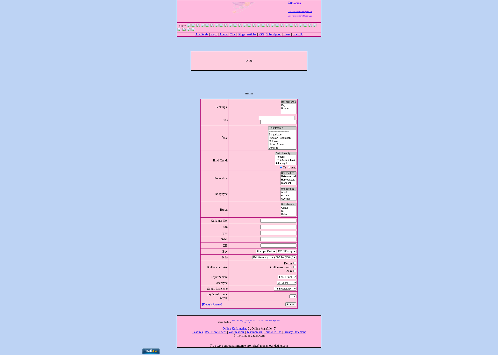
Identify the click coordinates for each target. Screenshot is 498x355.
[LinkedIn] (258, 322)
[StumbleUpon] (262, 322)
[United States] (282, 144)
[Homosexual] (288, 179)
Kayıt (213, 34)
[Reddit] (266, 322)
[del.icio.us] (254, 322)
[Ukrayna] (282, 148)
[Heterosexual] (288, 176)
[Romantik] (285, 157)
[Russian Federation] (282, 138)
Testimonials (254, 332)
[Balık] (288, 214)
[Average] (288, 199)
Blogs (241, 34)
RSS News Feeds (216, 332)
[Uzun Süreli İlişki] (285, 160)
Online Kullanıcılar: (235, 328)
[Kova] (288, 211)
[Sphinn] (274, 322)
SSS (261, 34)
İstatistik (298, 34)
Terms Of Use (273, 332)
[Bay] (288, 105)
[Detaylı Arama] (212, 304)
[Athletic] (288, 195)
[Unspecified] (288, 173)
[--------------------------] (282, 131)
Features (197, 332)
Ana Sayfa (201, 34)
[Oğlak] (288, 208)
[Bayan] (288, 108)
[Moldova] (282, 141)
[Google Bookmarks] (250, 322)
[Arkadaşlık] (285, 163)
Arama (223, 34)
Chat (233, 34)
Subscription (273, 34)
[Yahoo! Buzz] (245, 322)
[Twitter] (237, 322)
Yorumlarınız (236, 332)
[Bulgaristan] (282, 134)
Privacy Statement (294, 332)
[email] (278, 322)
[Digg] (241, 322)
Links (286, 34)
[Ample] (288, 192)
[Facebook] (233, 322)
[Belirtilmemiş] (288, 102)
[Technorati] (270, 322)
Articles (251, 34)
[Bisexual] (288, 183)
